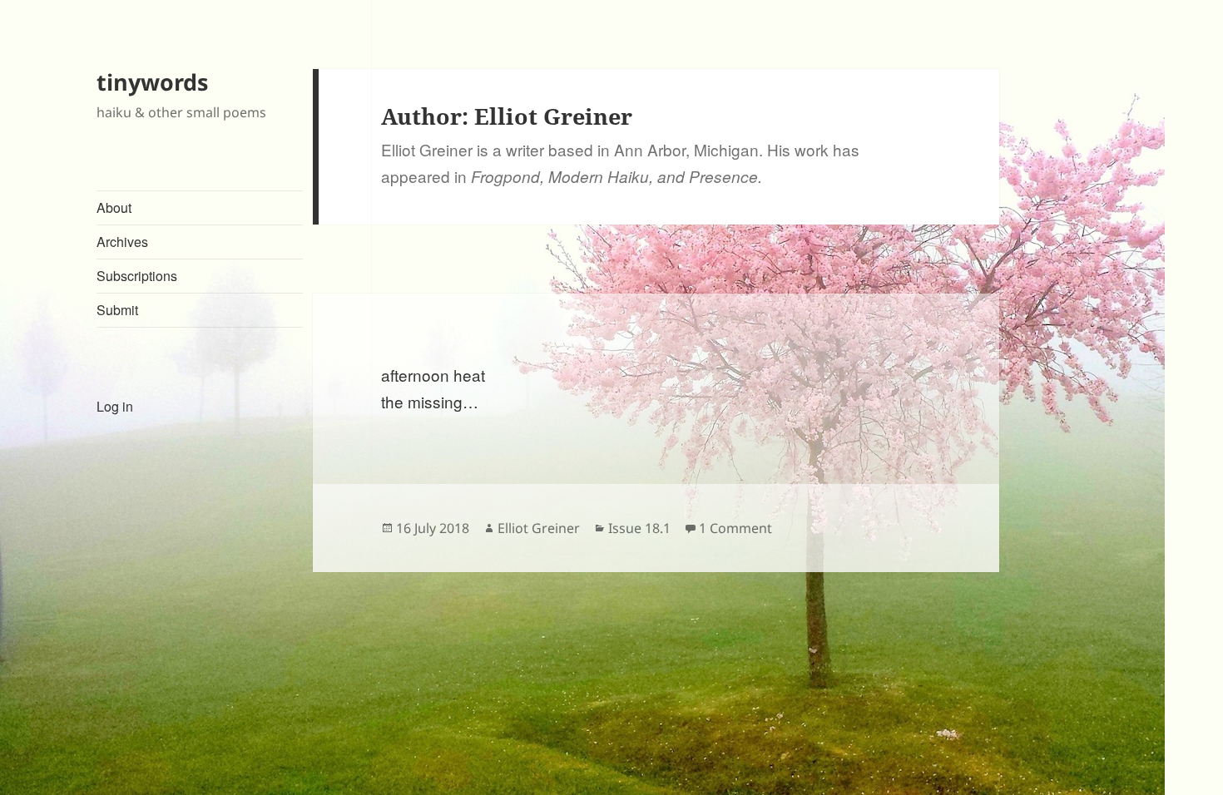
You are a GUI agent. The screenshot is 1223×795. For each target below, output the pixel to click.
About (114, 207)
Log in (115, 406)
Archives (122, 241)
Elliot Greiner (539, 528)
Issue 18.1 (639, 528)
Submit (117, 309)
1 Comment (735, 528)
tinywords (152, 82)
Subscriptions (137, 275)
